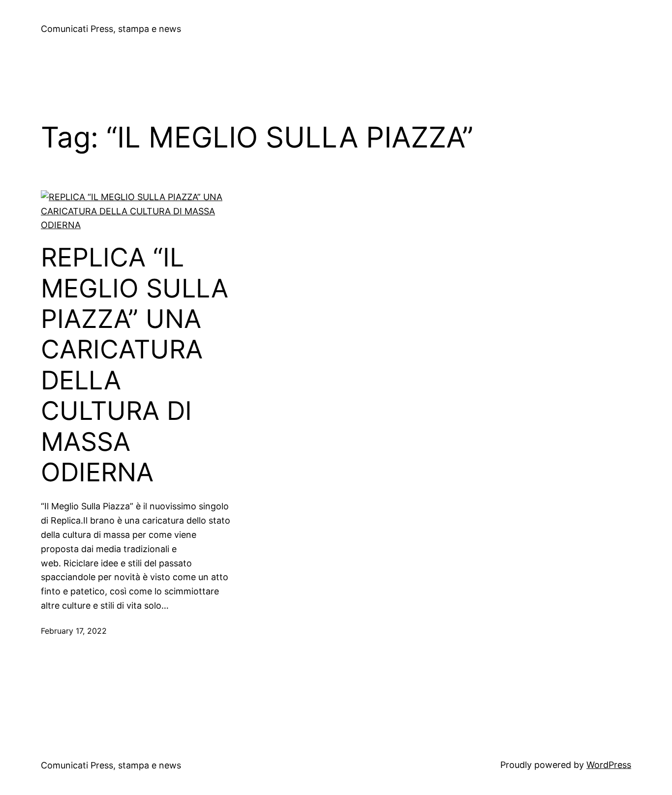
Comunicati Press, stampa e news (111, 29)
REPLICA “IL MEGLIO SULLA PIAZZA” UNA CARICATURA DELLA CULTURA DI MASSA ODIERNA (134, 365)
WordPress (608, 765)
